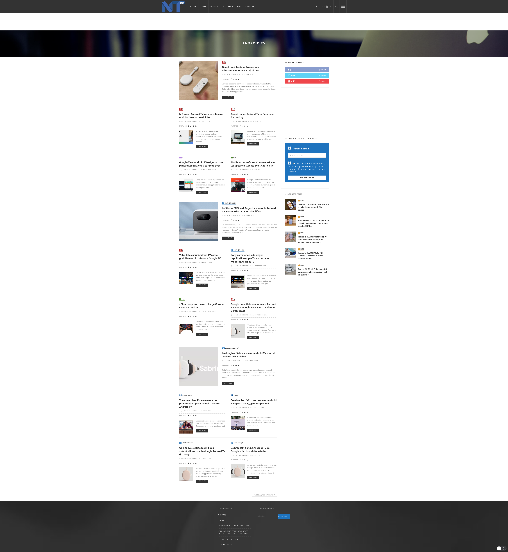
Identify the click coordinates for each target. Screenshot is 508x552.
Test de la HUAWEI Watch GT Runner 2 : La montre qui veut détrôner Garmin (310, 256)
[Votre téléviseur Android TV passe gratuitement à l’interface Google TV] (186, 278)
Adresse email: (301, 148)
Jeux (233, 157)
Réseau (234, 395)
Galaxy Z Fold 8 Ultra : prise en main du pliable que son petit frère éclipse (313, 207)
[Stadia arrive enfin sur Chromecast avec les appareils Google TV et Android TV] (238, 185)
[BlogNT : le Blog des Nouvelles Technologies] (173, 6)
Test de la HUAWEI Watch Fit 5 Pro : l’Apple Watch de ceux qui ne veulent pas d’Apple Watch (313, 239)
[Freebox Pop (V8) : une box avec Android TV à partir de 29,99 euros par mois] (238, 423)
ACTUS (193, 7)
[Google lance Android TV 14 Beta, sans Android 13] (238, 137)
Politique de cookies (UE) (228, 539)
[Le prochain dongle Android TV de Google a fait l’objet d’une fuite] (238, 471)
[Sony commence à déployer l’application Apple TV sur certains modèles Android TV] (238, 281)
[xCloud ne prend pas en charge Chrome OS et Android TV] (186, 327)
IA (223, 7)
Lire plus (228, 97)
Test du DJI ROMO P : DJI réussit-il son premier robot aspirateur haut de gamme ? (312, 272)
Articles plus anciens (263, 494)
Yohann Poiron (233, 74)
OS (224, 62)
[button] (502, 548)
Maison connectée (231, 348)
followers (322, 70)
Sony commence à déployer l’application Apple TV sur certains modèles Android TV (250, 258)
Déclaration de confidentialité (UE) (233, 526)
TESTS (203, 7)
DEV (239, 7)
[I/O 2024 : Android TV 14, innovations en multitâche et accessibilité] (186, 137)
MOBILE (214, 7)
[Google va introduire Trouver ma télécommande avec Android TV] (198, 80)
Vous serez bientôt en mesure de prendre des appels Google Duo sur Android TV (199, 403)
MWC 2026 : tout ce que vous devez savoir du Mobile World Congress (233, 532)
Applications (186, 395)
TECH (230, 7)
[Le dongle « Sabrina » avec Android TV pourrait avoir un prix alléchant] (198, 366)
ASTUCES (249, 7)
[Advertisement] (51, 22)
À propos (222, 515)
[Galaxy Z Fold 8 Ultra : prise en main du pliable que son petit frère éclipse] (290, 204)
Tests (301, 200)
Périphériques (229, 203)
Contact (221, 520)
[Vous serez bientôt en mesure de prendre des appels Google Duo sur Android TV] (186, 426)
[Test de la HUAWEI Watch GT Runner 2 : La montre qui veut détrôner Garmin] (290, 253)
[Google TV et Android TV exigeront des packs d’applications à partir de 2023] (186, 185)
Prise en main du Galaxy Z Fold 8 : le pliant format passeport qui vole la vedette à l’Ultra (313, 223)
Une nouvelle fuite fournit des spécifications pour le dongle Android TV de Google (202, 451)
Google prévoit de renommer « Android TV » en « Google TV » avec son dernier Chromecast (253, 307)
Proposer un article (227, 545)
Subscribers (321, 81)
